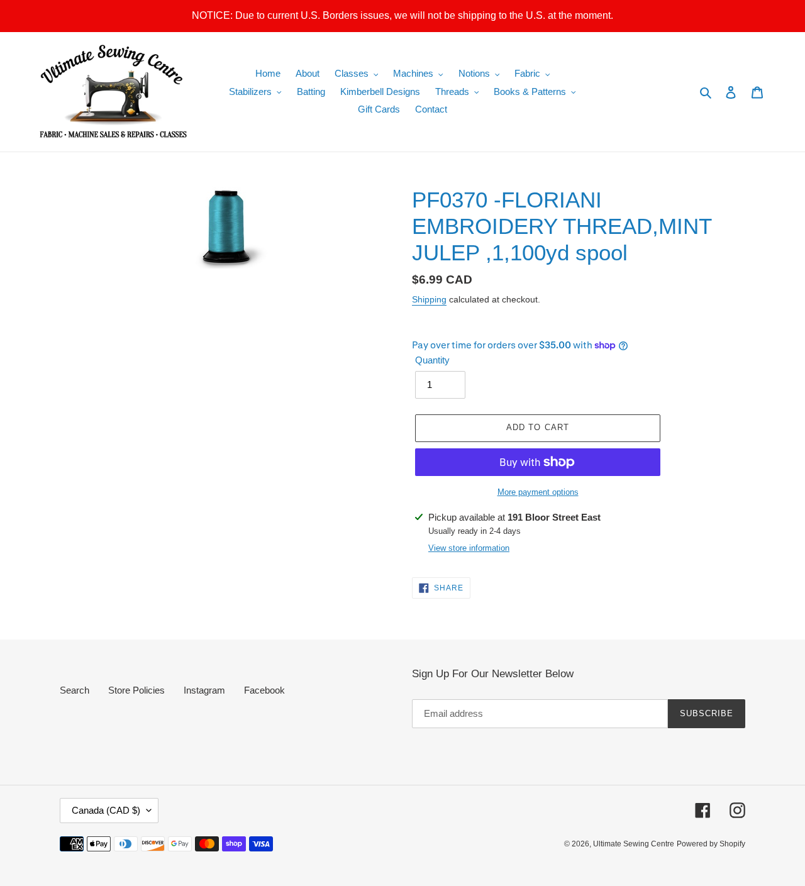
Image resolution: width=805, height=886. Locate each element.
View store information (468, 548)
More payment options (538, 492)
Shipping (429, 299)
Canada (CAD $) (106, 810)
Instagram (204, 690)
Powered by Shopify (711, 843)
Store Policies (136, 690)
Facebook (264, 690)
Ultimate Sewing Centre (633, 843)
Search (74, 690)
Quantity (432, 360)
